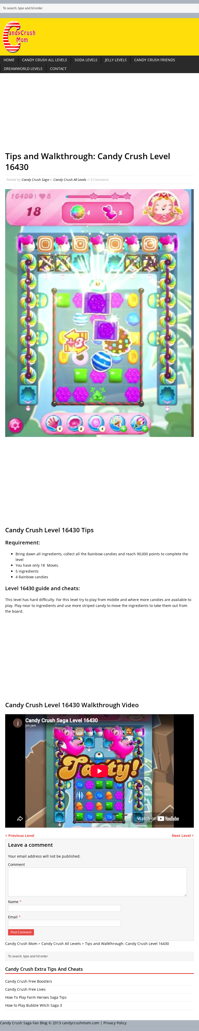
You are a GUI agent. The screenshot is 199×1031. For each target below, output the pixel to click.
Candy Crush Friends (154, 59)
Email (13, 916)
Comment (16, 864)
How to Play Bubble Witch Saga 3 (33, 1005)
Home (9, 59)
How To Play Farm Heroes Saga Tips (36, 997)
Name (13, 901)
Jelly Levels (116, 59)
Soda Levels (86, 59)
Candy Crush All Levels (44, 59)
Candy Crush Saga (35, 179)
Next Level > (183, 835)
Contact (58, 68)
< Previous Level (19, 835)
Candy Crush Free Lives (25, 989)
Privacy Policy (114, 1022)
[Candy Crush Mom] (99, 37)
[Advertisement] (99, 114)
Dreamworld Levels (23, 68)
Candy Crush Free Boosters (28, 981)
